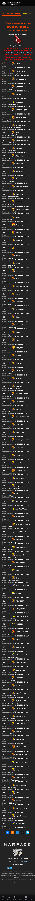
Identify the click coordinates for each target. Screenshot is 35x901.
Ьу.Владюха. (20, 309)
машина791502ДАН (22, 586)
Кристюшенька (21, 87)
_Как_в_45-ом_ (12, 542)
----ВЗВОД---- (12, 734)
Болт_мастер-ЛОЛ (22, 186)
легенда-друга (12, 788)
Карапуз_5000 (21, 662)
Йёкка (18, 332)
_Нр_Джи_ (19, 156)
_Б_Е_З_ (18, 279)
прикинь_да (11, 258)
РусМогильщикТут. (22, 785)
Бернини (19, 340)
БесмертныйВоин (22, 140)
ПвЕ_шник (10, 427)
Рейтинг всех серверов (12, 13)
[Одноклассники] (12, 832)
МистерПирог (20, 824)
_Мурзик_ (19, 225)
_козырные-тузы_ (13, 473)
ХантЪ (18, 639)
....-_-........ (19, 770)
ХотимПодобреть (13, 780)
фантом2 (10, 396)
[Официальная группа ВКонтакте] (8, 868)
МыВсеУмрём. (21, 563)
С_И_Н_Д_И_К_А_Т (13, 703)
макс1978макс (21, 125)
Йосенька (19, 248)
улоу (8, 335)
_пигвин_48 (20, 555)
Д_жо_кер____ (21, 424)
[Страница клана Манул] (17, 852)
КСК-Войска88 (21, 747)
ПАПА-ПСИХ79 (20, 724)
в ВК (19, 861)
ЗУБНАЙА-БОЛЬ (21, 693)
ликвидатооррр (21, 755)
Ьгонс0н (19, 294)
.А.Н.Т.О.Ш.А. (20, 601)
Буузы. (9, 665)
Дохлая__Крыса (12, 673)
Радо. (8, 465)
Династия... (11, 757)
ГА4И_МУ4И (11, 719)
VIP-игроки (27, 13)
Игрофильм (11, 266)
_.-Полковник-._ (21, 271)
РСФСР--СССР (11, 143)
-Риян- (18, 133)
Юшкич (18, 317)
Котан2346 (19, 363)
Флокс (9, 565)
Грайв (9, 120)
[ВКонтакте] (7, 832)
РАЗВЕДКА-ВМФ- (12, 803)
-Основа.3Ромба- (22, 501)
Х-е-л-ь (9, 634)
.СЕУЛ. (9, 158)
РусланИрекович (22, 286)
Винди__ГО (19, 570)
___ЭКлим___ (20, 455)
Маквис (9, 220)
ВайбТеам (10, 496)
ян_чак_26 (19, 685)
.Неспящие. (11, 181)
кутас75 (19, 801)
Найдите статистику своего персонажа (17, 52)
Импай (18, 263)
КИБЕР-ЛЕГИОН (12, 818)
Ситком (9, 89)
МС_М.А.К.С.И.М (21, 701)
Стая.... (9, 97)
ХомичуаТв (20, 240)
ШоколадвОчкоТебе (23, 394)
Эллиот (9, 304)
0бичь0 (18, 233)
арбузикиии (20, 540)
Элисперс (19, 302)
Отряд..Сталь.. (12, 557)
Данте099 (19, 678)
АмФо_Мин (10, 550)
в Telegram (24, 861)
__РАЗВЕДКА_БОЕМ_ (14, 388)
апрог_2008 (20, 432)
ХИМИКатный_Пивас (14, 74)
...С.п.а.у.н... (20, 447)
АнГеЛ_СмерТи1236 (23, 210)
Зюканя (18, 593)
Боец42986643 (21, 532)
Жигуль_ (18, 578)
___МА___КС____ (21, 509)
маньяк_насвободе (23, 440)
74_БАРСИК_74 (21, 325)
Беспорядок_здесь (13, 580)
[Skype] (28, 832)
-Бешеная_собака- (23, 762)
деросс (9, 688)
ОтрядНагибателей (13, 197)
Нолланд (18, 94)
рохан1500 (19, 386)
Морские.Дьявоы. (13, 696)
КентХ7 (18, 463)
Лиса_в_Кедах (21, 670)
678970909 (20, 624)
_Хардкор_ (10, 772)
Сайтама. (19, 148)
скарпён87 (20, 194)
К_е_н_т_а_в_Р (21, 71)
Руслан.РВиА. (20, 716)
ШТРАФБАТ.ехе (12, 795)
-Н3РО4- (19, 378)
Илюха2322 (20, 401)
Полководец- (20, 371)
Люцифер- (19, 202)
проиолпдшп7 (20, 739)
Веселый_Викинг (22, 632)
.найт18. (19, 731)
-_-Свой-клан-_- (13, 680)
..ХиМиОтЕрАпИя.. (13, 104)
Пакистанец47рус (22, 547)
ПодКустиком (11, 151)
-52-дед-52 (20, 517)
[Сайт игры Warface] (17, 844)
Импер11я (10, 204)
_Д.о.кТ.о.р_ (20, 171)
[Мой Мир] (17, 832)
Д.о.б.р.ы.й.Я (20, 778)
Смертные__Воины (13, 711)
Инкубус (10, 404)
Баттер (18, 355)
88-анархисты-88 (13, 488)
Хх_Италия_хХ (21, 470)
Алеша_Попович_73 (23, 708)
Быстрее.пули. (21, 79)
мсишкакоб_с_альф (23, 524)
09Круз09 (19, 348)
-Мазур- (19, 217)
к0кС (8, 412)
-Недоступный (21, 117)
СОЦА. (18, 793)
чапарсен (19, 102)
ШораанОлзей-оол (22, 417)
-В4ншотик (20, 179)
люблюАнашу (11, 619)
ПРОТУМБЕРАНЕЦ (21, 808)
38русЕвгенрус (21, 816)
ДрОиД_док (19, 163)
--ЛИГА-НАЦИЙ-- (12, 135)
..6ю (17, 494)
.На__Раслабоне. (13, 212)
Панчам (18, 64)
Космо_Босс (20, 478)
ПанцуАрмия (20, 609)
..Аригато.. (10, 373)
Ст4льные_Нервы (13, 657)
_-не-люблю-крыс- (23, 616)
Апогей (9, 527)
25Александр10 (21, 110)
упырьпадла (20, 486)
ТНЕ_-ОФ (19, 409)
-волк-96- (10, 519)
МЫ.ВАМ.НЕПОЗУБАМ (14, 128)
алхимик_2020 (21, 647)
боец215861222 (21, 655)
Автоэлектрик (12, 327)
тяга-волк (19, 256)
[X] (23, 832)
